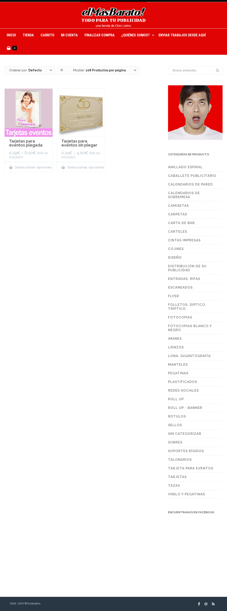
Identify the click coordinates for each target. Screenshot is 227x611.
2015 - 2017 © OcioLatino (25, 603)
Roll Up (176, 399)
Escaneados (180, 287)
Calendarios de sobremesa (184, 195)
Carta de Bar (181, 223)
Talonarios (180, 460)
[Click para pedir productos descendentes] (61, 70)
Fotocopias (180, 317)
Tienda (28, 35)
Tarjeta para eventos (190, 468)
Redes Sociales (183, 390)
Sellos (175, 425)
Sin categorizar (184, 434)
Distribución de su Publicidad (187, 268)
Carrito (47, 35)
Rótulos (177, 416)
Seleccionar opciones (33, 167)
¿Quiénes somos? (135, 35)
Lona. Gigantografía (189, 356)
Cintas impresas (184, 240)
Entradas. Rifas (184, 279)
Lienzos (176, 347)
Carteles (177, 232)
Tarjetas (177, 477)
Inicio (11, 35)
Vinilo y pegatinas (186, 494)
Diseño (175, 258)
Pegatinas (178, 373)
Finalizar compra (99, 35)
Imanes (175, 339)
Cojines (176, 249)
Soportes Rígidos (186, 451)
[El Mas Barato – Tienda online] (113, 15)
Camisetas (178, 206)
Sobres (175, 442)
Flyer (173, 296)
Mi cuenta (69, 35)
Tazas (174, 486)
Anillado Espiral (185, 167)
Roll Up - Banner (185, 408)
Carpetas (177, 214)
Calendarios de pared (190, 184)
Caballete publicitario (192, 176)
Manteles (178, 365)
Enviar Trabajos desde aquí (182, 35)
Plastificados (182, 382)
